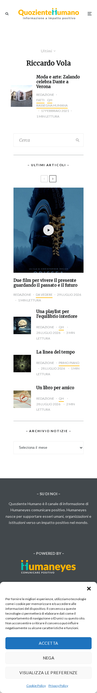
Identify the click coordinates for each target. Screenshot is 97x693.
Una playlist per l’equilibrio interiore (56, 314)
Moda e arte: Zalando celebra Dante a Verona (58, 82)
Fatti (40, 100)
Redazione (45, 95)
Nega (48, 657)
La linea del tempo (55, 352)
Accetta (48, 643)
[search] (77, 140)
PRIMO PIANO (69, 363)
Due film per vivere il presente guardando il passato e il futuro (45, 283)
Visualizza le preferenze (48, 672)
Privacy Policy (58, 686)
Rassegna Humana (52, 105)
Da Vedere (44, 295)
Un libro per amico (55, 387)
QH (49, 100)
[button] (89, 588)
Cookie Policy (36, 686)
